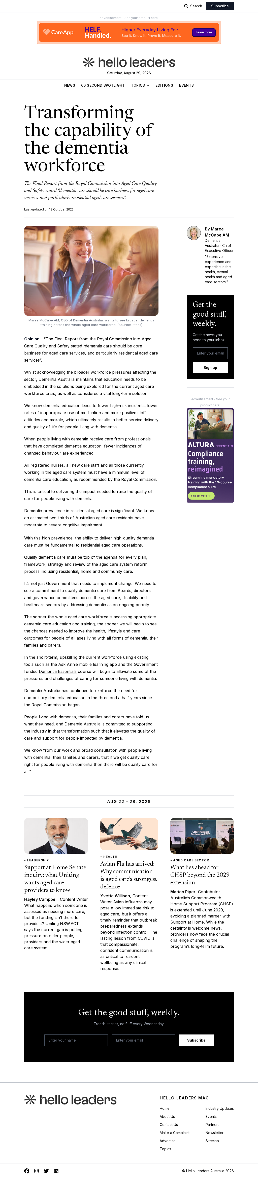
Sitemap (212, 1141)
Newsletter (214, 1132)
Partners (212, 1124)
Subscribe (220, 6)
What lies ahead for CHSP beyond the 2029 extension (200, 875)
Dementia (48, 671)
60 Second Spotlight (103, 85)
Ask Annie (68, 664)
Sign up (210, 367)
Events (186, 85)
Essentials (67, 671)
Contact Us (169, 1124)
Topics (138, 85)
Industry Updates (220, 1108)
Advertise (168, 1141)
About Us (167, 1116)
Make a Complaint (174, 1132)
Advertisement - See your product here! (129, 18)
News (69, 85)
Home (165, 1108)
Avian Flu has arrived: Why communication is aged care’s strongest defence (128, 875)
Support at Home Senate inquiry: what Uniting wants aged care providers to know (55, 879)
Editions (164, 85)
